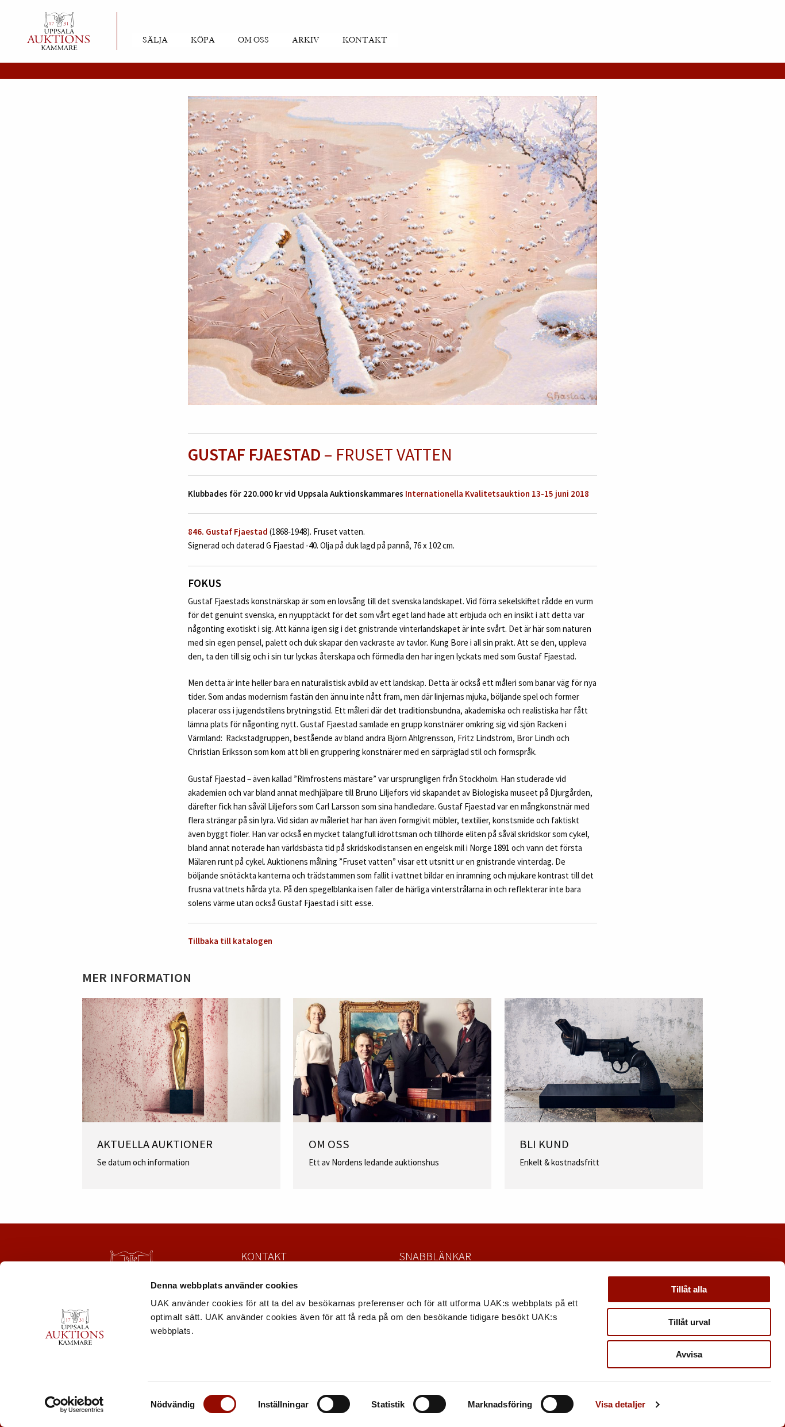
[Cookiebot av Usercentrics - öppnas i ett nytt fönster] (74, 1404)
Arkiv (306, 40)
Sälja (155, 40)
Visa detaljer (620, 1404)
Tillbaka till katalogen (230, 940)
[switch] (333, 1404)
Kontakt (365, 40)
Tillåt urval (689, 1322)
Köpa (203, 40)
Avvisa (689, 1354)
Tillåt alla (689, 1289)
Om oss (253, 40)
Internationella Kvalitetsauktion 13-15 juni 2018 (497, 493)
